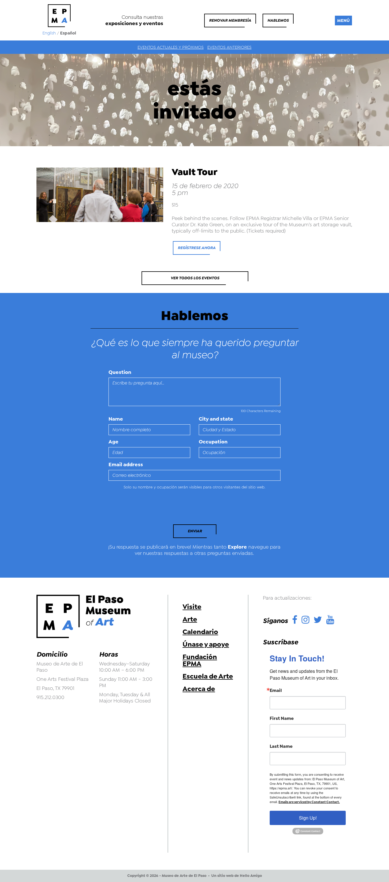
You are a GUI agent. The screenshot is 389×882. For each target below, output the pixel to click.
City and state (216, 419)
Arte (190, 619)
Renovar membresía (230, 20)
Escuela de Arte (208, 676)
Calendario (200, 632)
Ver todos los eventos (195, 278)
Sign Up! (308, 817)
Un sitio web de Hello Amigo (236, 875)
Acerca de (199, 689)
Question (119, 372)
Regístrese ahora (197, 247)
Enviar (195, 531)
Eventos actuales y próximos (171, 47)
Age (113, 442)
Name (115, 419)
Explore (237, 547)
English (49, 33)
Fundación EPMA (200, 660)
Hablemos (278, 20)
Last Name (281, 746)
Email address (125, 464)
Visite (192, 606)
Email (276, 690)
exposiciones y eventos (134, 23)
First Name (282, 718)
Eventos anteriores (229, 47)
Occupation (213, 442)
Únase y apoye (206, 644)
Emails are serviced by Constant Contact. (309, 802)
